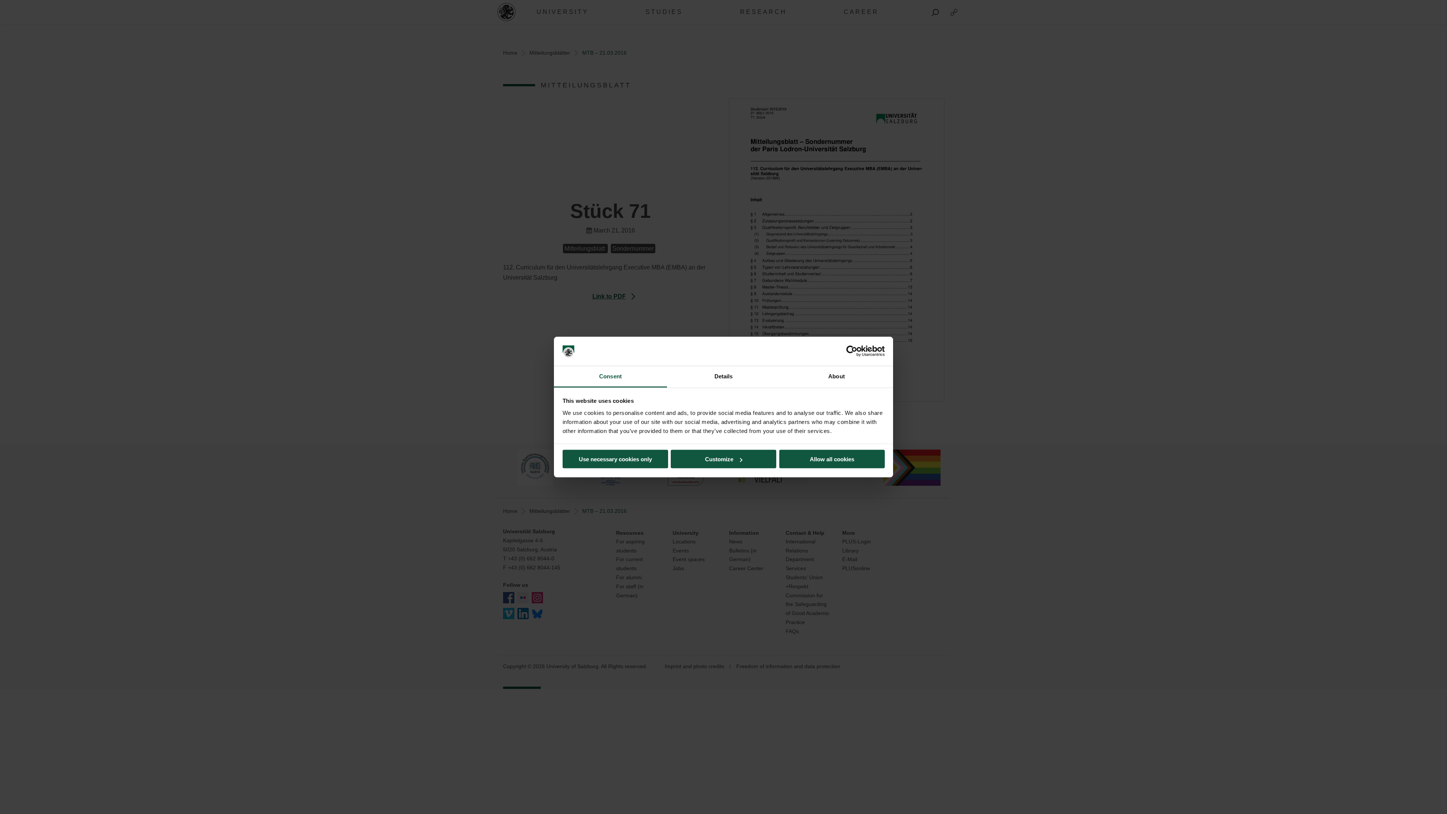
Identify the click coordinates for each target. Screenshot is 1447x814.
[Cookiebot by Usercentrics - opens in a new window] (852, 351)
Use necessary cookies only (615, 459)
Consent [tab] (610, 376)
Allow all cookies (832, 459)
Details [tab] (723, 376)
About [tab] (836, 376)
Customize (719, 459)
